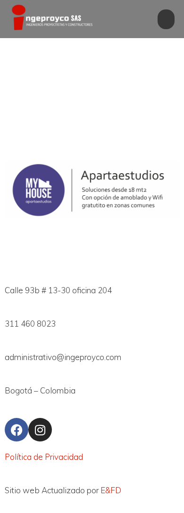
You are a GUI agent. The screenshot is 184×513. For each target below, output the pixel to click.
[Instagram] (40, 429)
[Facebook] (16, 429)
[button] (166, 19)
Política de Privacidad (44, 457)
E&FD (110, 490)
